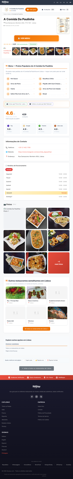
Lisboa (9, 14)
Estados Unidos (6, 423)
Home (5, 14)
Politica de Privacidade (44, 413)
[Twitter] (41, 396)
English (4, 439)
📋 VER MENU (24, 38)
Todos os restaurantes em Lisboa (15, 348)
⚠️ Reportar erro (39, 360)
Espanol (4, 443)
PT (70, 2)
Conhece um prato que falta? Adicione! (42, 104)
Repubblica (5, 464)
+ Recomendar (32, 44)
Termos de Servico (43, 416)
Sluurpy (4, 426)
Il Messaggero (16, 464)
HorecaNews (27, 464)
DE (67, 2)
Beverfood (38, 464)
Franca (4, 413)
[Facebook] (32, 396)
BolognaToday (49, 464)
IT (54, 2)
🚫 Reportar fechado (52, 360)
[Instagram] (36, 396)
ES (60, 2)
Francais (4, 446)
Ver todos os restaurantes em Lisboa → (36, 329)
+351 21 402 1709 (24, 147)
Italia (3, 409)
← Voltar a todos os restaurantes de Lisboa (36, 368)
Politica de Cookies (43, 419)
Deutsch (4, 450)
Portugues (5, 453)
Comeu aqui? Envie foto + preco (17, 104)
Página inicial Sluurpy (11, 351)
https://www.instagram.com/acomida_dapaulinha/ (35, 152)
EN (57, 2)
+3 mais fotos (59, 263)
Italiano (4, 436)
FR (64, 2)
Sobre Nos (41, 406)
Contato (40, 409)
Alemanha (4, 419)
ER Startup (59, 464)
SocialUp (68, 464)
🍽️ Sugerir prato (28, 360)
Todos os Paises (6, 406)
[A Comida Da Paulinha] (8, 51)
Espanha (4, 416)
